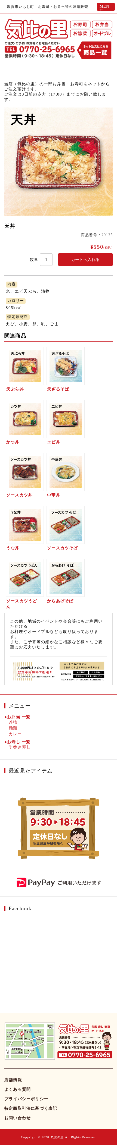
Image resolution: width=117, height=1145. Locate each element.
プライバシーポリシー (26, 1099)
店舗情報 (13, 1080)
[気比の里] (36, 29)
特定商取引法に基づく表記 (30, 1108)
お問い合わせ (17, 1118)
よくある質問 (17, 1089)
